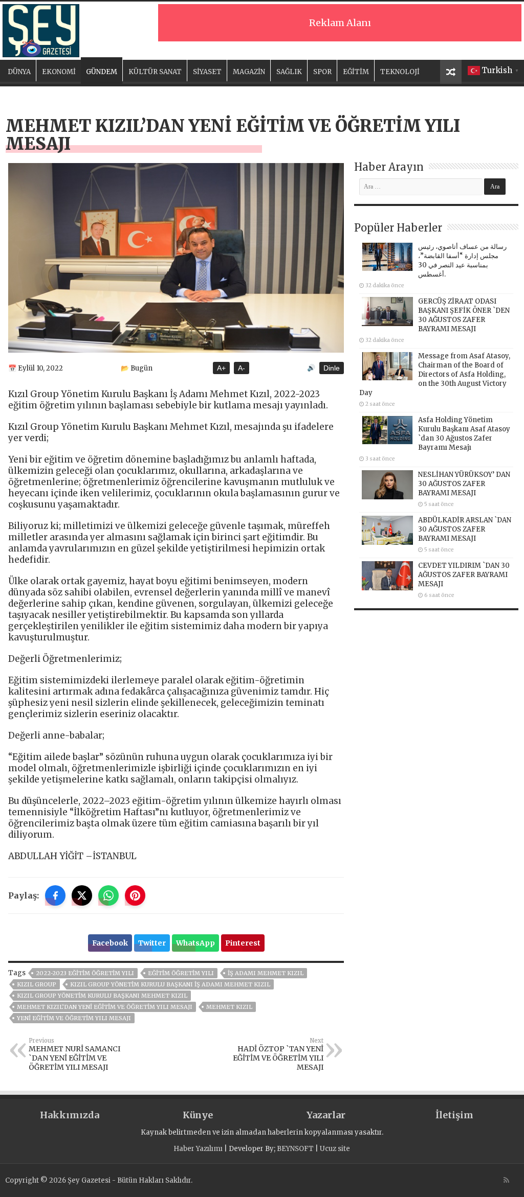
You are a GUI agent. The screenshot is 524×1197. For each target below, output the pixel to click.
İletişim (454, 1115)
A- (241, 368)
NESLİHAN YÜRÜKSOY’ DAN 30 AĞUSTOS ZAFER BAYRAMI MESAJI (464, 483)
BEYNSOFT (295, 1148)
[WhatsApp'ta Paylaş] (108, 895)
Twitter (152, 943)
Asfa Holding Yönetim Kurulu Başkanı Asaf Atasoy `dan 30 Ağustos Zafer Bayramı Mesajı (464, 434)
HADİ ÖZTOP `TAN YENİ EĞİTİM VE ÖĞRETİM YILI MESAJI (278, 1054)
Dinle (331, 368)
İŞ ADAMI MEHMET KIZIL (265, 973)
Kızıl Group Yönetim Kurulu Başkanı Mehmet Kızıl (102, 995)
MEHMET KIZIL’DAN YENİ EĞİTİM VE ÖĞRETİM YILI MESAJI (104, 1006)
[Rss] (506, 1180)
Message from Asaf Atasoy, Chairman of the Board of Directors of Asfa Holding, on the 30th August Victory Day (434, 374)
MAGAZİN (249, 71)
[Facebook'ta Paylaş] (55, 895)
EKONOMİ (59, 71)
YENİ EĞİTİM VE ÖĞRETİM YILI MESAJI (74, 1018)
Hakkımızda (69, 1115)
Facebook (110, 943)
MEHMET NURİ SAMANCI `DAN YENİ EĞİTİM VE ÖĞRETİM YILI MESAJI (74, 1054)
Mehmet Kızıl (229, 1006)
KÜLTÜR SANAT (155, 71)
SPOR (322, 71)
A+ (221, 368)
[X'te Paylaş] (82, 895)
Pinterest (242, 943)
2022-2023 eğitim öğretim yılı (85, 973)
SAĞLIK (289, 71)
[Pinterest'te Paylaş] (135, 895)
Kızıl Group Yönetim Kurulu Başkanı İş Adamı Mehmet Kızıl (170, 984)
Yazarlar (326, 1115)
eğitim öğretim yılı (181, 973)
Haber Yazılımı (198, 1148)
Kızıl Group (36, 984)
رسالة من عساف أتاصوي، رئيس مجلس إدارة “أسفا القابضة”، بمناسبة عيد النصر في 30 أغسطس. (462, 260)
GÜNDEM (101, 71)
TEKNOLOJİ (400, 71)
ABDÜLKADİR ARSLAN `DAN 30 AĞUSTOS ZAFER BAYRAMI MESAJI (464, 529)
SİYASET (207, 71)
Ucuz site (335, 1148)
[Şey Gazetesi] (41, 29)
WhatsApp (195, 943)
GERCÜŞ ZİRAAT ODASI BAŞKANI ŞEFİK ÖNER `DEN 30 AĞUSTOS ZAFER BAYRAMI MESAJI (464, 315)
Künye (198, 1115)
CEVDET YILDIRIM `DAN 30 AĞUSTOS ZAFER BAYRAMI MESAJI (464, 574)
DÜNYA (19, 71)
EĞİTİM (356, 71)
